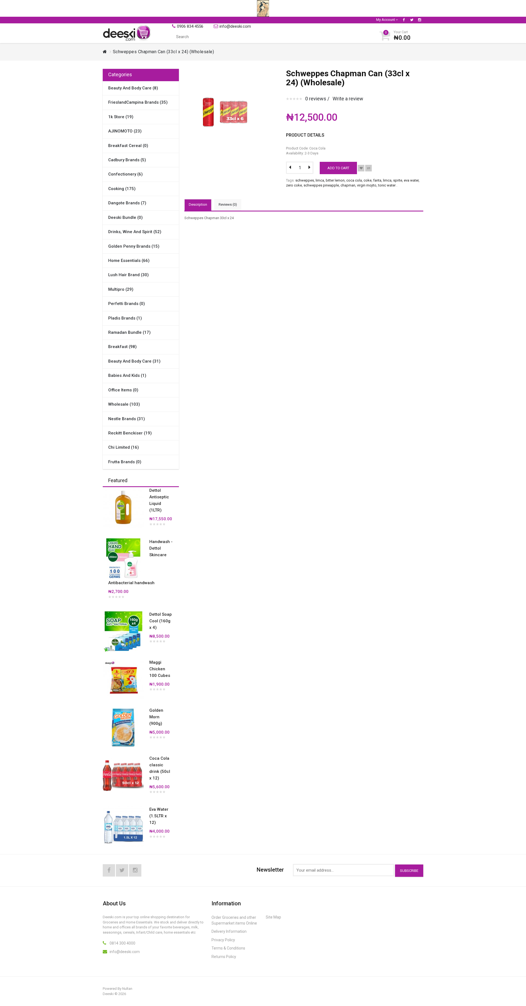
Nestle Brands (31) (126, 418)
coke (367, 180)
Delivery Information (229, 931)
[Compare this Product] (368, 168)
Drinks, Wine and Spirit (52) (134, 231)
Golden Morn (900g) (156, 717)
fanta (377, 180)
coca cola (354, 180)
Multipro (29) (120, 289)
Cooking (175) (122, 188)
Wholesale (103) (124, 404)
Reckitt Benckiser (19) (130, 433)
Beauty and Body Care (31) (134, 361)
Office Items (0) (123, 390)
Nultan (127, 989)
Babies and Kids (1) (127, 375)
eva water (411, 180)
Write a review (348, 98)
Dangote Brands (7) (127, 202)
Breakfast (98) (122, 346)
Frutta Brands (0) (124, 461)
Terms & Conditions (228, 948)
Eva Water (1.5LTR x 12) (158, 816)
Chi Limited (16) (123, 447)
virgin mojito (366, 185)
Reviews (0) (228, 204)
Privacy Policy (223, 940)
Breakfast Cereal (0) (128, 145)
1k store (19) (120, 116)
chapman (348, 185)
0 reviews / (317, 98)
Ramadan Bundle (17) (129, 332)
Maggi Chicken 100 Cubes (159, 669)
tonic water (387, 185)
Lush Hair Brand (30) (128, 274)
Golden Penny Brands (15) (133, 246)
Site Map (273, 917)
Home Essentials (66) (129, 260)
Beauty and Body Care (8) (133, 88)
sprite (397, 180)
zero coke (294, 185)
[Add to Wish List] (361, 168)
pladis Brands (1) (125, 318)
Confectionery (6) (125, 174)
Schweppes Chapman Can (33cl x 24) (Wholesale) (163, 51)
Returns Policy (223, 956)
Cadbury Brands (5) (127, 159)
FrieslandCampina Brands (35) (138, 102)
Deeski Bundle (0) (125, 217)
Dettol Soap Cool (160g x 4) (160, 621)
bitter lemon (335, 180)
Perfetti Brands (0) (126, 303)
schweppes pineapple (321, 185)
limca (320, 180)
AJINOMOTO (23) (125, 131)
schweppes (304, 180)
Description (198, 204)
